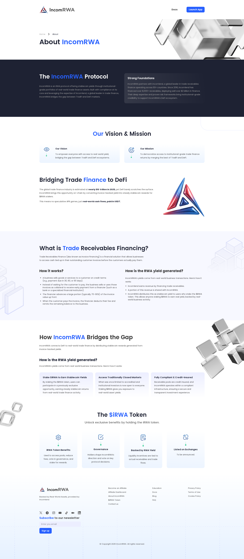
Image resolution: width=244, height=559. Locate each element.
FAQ (154, 500)
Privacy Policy (194, 488)
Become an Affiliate (117, 488)
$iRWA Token (114, 500)
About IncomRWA (116, 496)
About (55, 34)
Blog (154, 496)
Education (157, 488)
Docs (174, 9)
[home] (57, 10)
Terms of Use (194, 492)
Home (42, 34)
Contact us (113, 504)
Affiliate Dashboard (117, 492)
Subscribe (46, 518)
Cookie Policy (194, 496)
